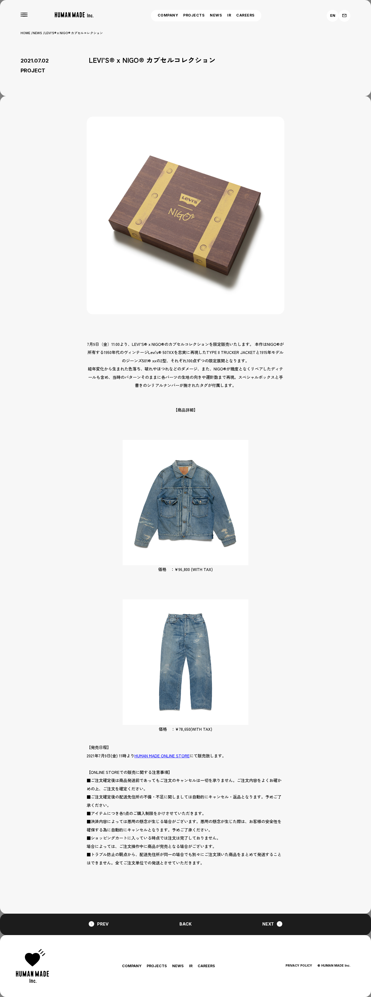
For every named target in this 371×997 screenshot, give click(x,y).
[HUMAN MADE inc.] (74, 15)
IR (229, 15)
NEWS (216, 15)
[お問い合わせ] (344, 16)
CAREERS (245, 15)
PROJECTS (194, 15)
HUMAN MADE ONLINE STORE (162, 756)
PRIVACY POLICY (298, 965)
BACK (185, 923)
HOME (25, 33)
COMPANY (168, 15)
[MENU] (24, 15)
